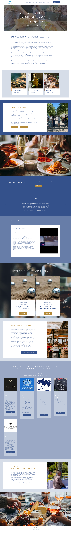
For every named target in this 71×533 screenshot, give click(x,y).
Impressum (33, 529)
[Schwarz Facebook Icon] (34, 527)
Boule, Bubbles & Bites (23, 307)
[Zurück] (5, 204)
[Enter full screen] (56, 252)
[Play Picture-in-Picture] (54, 252)
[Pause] (41, 252)
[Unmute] (43, 252)
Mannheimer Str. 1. (27, 412)
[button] (29, 352)
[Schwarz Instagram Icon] (36, 527)
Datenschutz (37, 529)
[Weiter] (65, 204)
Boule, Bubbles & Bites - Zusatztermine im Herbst (48, 307)
